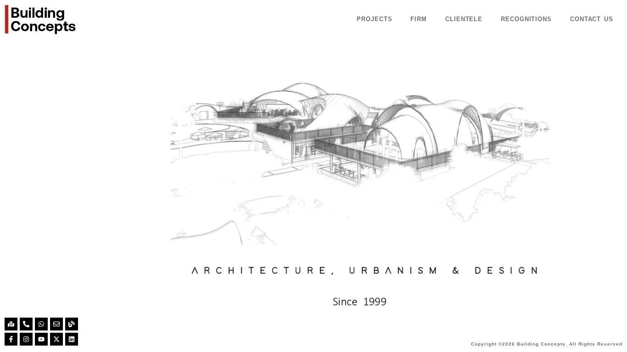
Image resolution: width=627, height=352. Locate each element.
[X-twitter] (56, 339)
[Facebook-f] (11, 339)
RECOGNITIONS (526, 19)
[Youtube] (41, 339)
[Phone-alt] (26, 324)
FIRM (418, 19)
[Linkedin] (71, 339)
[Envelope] (56, 324)
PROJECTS (374, 19)
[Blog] (71, 324)
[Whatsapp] (41, 324)
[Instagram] (26, 339)
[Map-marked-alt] (11, 324)
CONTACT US (591, 19)
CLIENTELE (463, 19)
